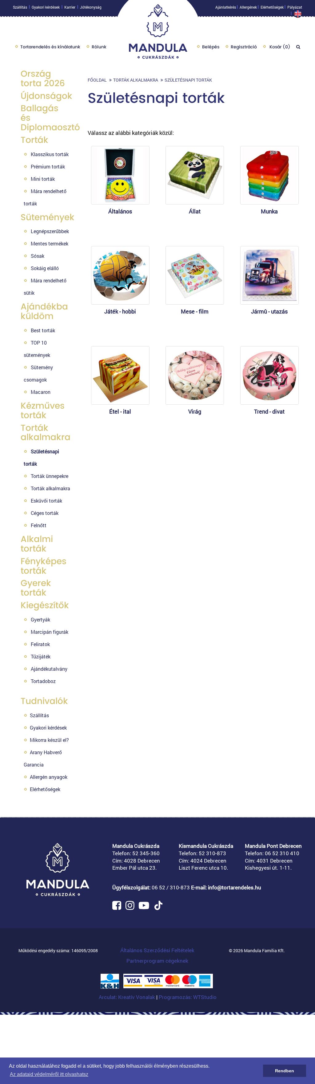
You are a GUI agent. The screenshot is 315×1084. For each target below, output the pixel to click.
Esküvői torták (46, 500)
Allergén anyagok (48, 777)
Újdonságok (46, 96)
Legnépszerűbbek (50, 231)
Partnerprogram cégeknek (157, 960)
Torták (34, 140)
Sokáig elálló (45, 268)
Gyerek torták (36, 588)
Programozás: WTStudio (188, 997)
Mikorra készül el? (49, 740)
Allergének (248, 7)
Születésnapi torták (188, 80)
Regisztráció (244, 47)
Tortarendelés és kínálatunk (50, 47)
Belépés (210, 47)
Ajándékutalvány (49, 668)
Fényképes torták (43, 566)
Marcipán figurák (49, 632)
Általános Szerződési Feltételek (157, 950)
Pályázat (294, 7)
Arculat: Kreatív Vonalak (127, 997)
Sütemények (47, 217)
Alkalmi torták (37, 544)
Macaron (40, 392)
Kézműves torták (43, 410)
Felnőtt (38, 525)
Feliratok (40, 644)
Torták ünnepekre (49, 476)
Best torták (43, 330)
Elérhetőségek (272, 7)
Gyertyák (40, 619)
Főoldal (97, 80)
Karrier (69, 7)
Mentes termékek (49, 243)
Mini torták (43, 179)
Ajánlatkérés (225, 7)
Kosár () (279, 47)
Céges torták (44, 513)
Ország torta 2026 (43, 78)
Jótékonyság (91, 7)
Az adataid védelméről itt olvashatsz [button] (49, 1074)
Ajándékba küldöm (44, 311)
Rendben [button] (284, 1070)
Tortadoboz (43, 681)
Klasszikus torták (50, 154)
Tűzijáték (40, 656)
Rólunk (99, 47)
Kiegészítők (45, 605)
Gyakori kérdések (46, 7)
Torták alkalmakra (45, 432)
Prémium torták (48, 166)
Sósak (37, 256)
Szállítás (20, 7)
